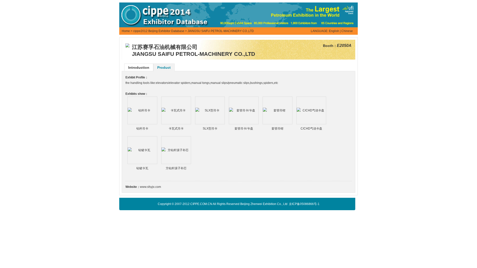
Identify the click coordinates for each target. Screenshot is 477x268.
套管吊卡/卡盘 (244, 128)
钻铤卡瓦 (142, 168)
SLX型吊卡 (210, 128)
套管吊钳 (277, 128)
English (334, 31)
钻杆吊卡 (142, 128)
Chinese (347, 31)
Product (164, 67)
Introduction (138, 67)
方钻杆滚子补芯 (176, 168)
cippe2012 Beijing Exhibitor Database (158, 31)
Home (126, 31)
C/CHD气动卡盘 (311, 128)
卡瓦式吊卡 (176, 128)
